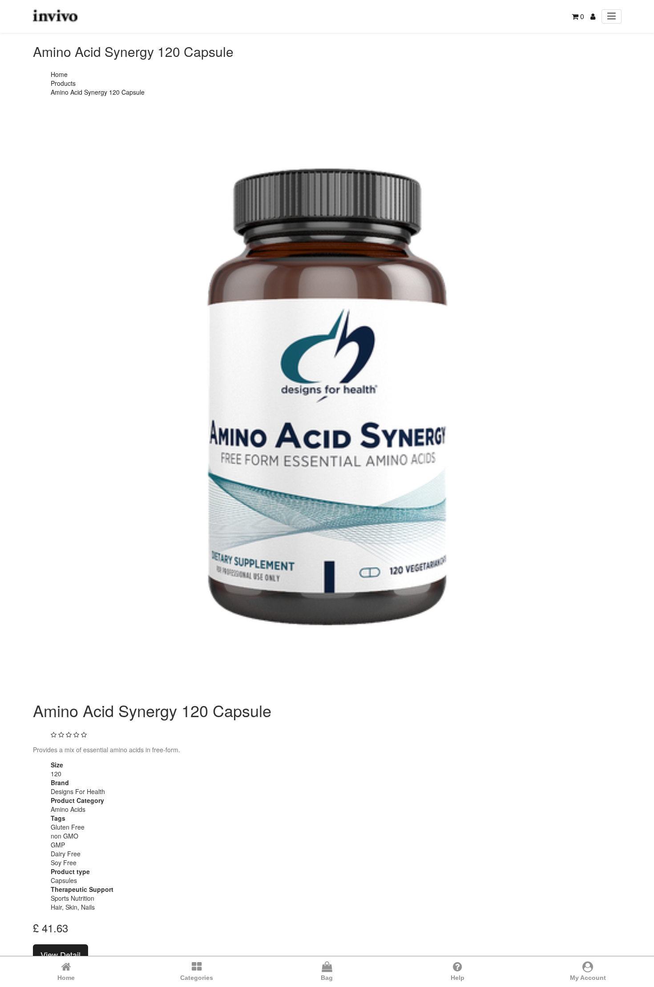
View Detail (60, 954)
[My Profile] (592, 16)
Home (59, 74)
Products (63, 83)
